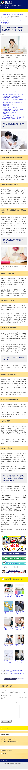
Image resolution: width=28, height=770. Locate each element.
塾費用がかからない (9, 104)
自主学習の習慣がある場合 (10, 97)
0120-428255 (16, 697)
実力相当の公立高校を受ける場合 (12, 96)
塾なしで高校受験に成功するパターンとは (12, 94)
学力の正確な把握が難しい (10, 112)
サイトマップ (5, 753)
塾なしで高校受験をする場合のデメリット (12, 109)
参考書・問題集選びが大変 (10, 110)
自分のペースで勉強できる (10, 107)
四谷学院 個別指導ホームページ (9, 750)
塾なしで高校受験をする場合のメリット (12, 102)
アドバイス (20, 678)
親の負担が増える (8, 115)
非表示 (15, 91)
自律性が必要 (7, 113)
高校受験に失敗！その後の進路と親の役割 (14, 23)
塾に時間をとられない (9, 105)
